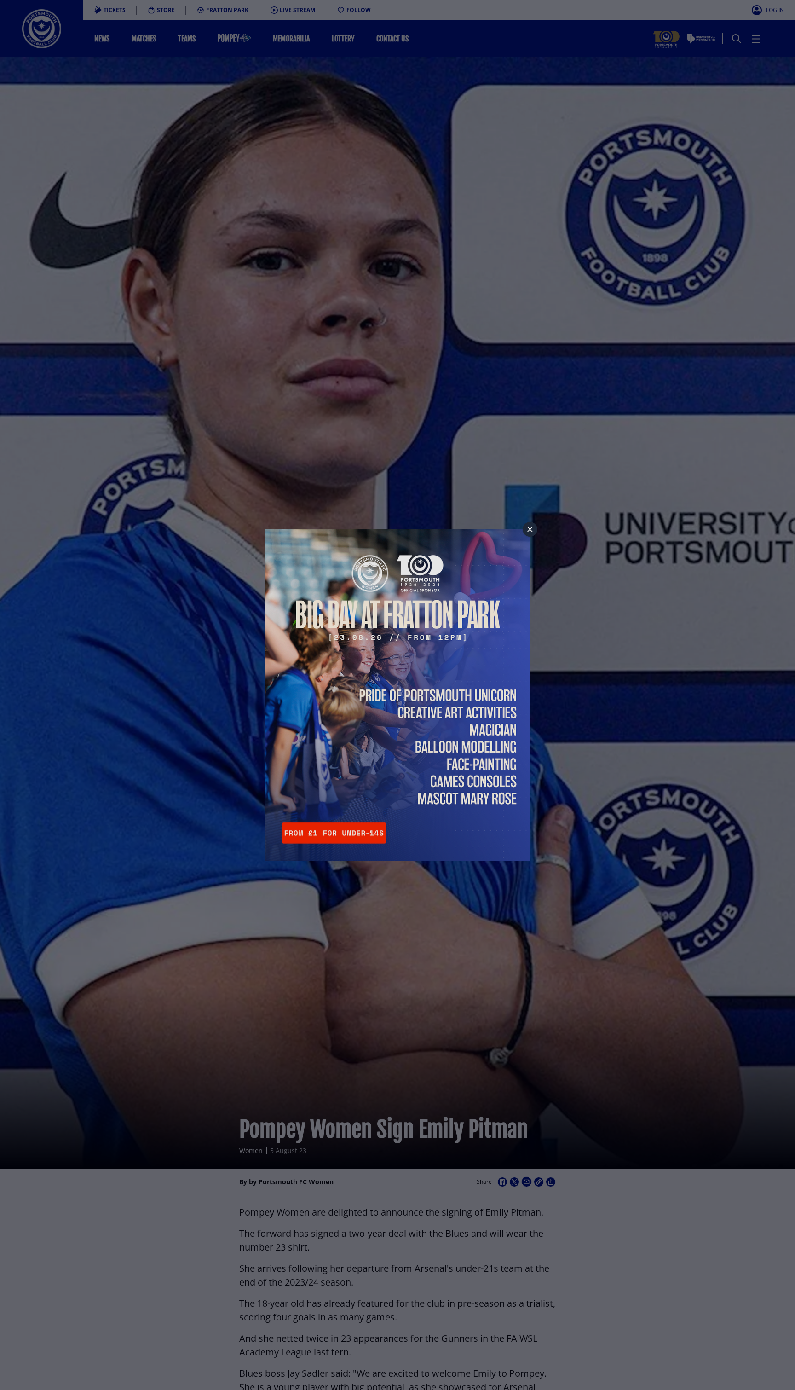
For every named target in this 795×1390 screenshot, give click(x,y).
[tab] (530, 529)
